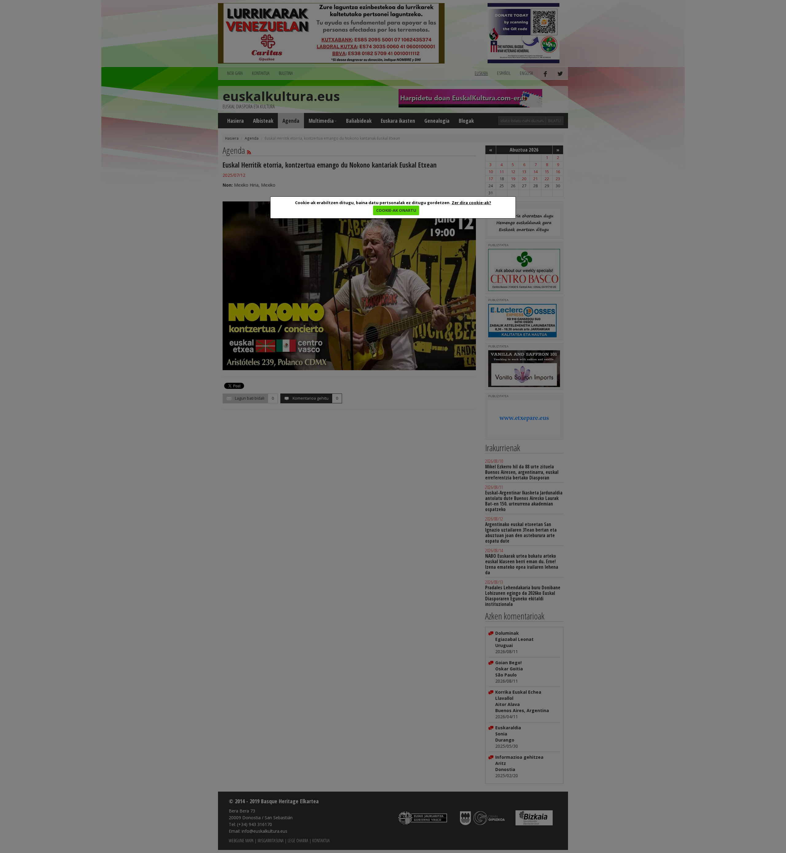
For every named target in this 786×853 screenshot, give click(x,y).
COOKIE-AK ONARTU (396, 210)
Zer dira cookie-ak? (471, 202)
